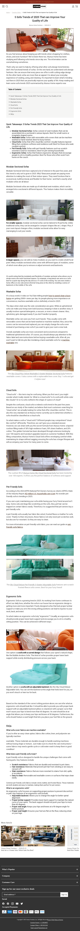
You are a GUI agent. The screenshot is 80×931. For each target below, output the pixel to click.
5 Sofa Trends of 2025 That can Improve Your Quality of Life (40, 12)
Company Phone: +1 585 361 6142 (39, 925)
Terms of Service (59, 920)
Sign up (64, 894)
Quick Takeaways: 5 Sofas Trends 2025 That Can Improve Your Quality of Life (35, 96)
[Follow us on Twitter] (21, 903)
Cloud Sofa (14, 105)
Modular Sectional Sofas (18, 99)
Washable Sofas (15, 102)
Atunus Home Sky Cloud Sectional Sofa (39, 473)
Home (8, 12)
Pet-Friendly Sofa (16, 108)
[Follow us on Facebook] (3, 903)
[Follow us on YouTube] (17, 903)
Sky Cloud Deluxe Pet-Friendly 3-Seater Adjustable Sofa (33, 585)
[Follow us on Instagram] (12, 903)
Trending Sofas (16, 12)
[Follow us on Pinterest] (8, 903)
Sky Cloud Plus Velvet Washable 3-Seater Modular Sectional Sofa (38, 374)
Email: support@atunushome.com (39, 928)
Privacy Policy (51, 920)
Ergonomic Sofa (15, 111)
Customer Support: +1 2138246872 (39, 922)
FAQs (12, 114)
